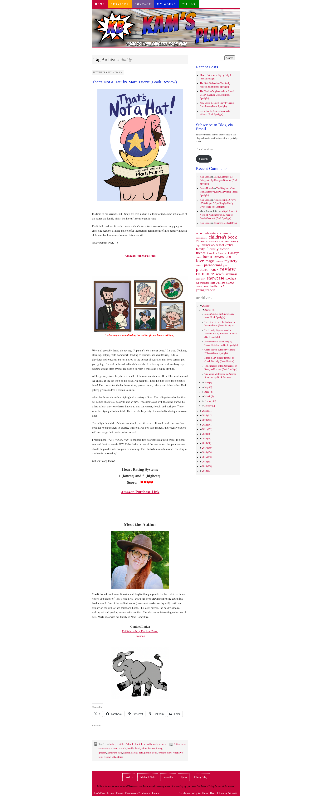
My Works (166, 4)
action (199, 233)
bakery (113, 744)
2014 (206, 461)
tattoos (199, 286)
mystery (230, 261)
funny (159, 748)
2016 (207, 452)
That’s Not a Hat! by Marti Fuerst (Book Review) (134, 81)
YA (222, 286)
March (209, 396)
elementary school (108, 748)
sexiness (231, 274)
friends (201, 252)
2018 (206, 443)
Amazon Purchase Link (140, 255)
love (200, 260)
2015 (207, 457)
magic (210, 261)
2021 (207, 429)
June (208, 382)
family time (141, 748)
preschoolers (165, 752)
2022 (207, 424)
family (130, 748)
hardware (112, 752)
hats (120, 752)
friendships (212, 253)
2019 (206, 438)
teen (205, 286)
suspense (217, 282)
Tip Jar (189, 4)
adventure (211, 233)
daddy (149, 744)
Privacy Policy (201, 777)
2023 (207, 420)
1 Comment (180, 744)
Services (120, 4)
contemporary (229, 241)
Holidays (233, 252)
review (107, 756)
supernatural (202, 282)
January (209, 405)
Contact (143, 4)
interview (219, 256)
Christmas (202, 241)
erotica (229, 245)
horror (199, 257)
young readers (205, 290)
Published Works (147, 777)
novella (199, 265)
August (209, 310)
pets (141, 752)
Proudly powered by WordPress (193, 793)
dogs (198, 245)
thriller (214, 286)
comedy (213, 241)
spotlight (231, 278)
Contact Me (168, 777)
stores (120, 756)
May (208, 387)
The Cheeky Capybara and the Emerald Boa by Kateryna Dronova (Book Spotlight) (217, 95)
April (208, 391)
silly (114, 756)
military (219, 261)
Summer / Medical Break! (225, 223)
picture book (150, 752)
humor (126, 752)
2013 (207, 466)
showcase (215, 278)
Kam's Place (99, 793)
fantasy (212, 248)
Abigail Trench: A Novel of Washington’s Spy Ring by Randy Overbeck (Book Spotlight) (218, 203)
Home (100, 4)
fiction (224, 249)
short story (200, 279)
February (210, 401)
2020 (206, 434)
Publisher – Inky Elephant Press (140, 631)
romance (205, 273)
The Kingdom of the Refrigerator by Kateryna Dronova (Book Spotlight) (218, 180)
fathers (151, 748)
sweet (230, 282)
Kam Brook (205, 176)
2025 (207, 411)
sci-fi (220, 274)
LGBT (228, 257)
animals (225, 233)
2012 (206, 471)
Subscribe (203, 159)
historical (222, 253)
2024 (207, 415)
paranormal (213, 265)
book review (201, 238)
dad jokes (140, 744)
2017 (207, 447)
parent (134, 752)
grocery (102, 752)
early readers (159, 744)
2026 (206, 306)
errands (122, 748)
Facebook (140, 636)
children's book (126, 744)
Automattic (232, 793)
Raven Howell (206, 188)
